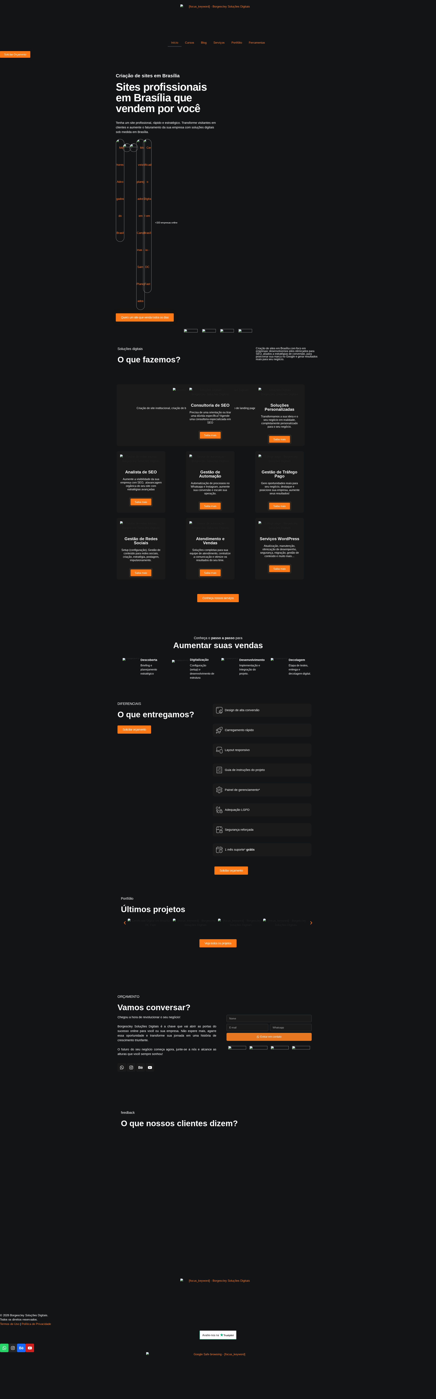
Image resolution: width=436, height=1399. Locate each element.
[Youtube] (150, 1067)
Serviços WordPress (279, 538)
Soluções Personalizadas (279, 407)
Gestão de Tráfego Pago (279, 474)
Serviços (219, 42)
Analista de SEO (141, 472)
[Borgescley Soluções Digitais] (218, 19)
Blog (204, 42)
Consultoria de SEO (210, 405)
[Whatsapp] (122, 1067)
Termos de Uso (9, 1324)
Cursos (189, 42)
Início (174, 42)
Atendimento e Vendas (210, 540)
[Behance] (140, 1067)
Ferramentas (257, 42)
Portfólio (236, 42)
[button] (125, 923)
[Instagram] (131, 1067)
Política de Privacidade (36, 1324)
